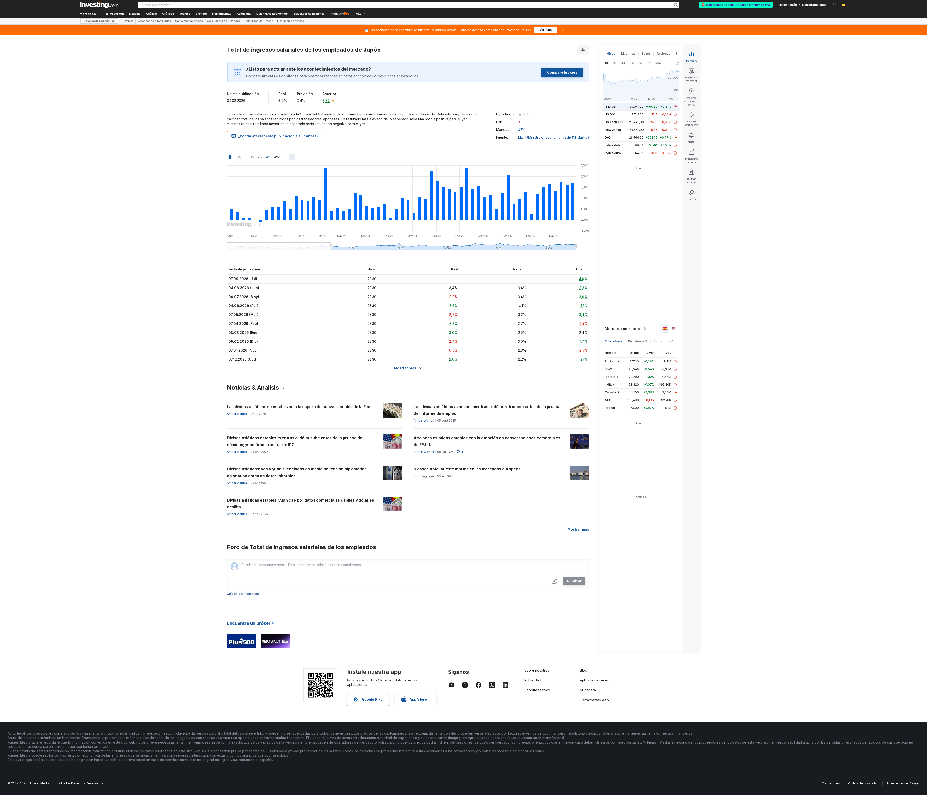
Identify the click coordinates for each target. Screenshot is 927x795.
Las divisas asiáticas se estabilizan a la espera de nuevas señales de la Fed (298, 406)
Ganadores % (637, 341)
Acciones (663, 53)
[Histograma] (230, 157)
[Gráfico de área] (239, 157)
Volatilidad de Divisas (259, 21)
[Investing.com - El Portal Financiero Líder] (99, 4)
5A (267, 156)
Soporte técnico (537, 690)
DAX (608, 137)
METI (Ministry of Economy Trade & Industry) (553, 137)
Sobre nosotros (536, 670)
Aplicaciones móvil (594, 680)
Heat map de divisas (290, 21)
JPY (521, 130)
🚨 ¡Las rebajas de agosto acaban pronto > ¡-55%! (736, 5)
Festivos (128, 21)
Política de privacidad (863, 783)
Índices (610, 53)
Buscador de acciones (309, 13)
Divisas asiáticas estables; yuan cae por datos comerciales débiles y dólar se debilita (300, 503)
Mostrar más (578, 529)
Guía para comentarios (243, 594)
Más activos (613, 341)
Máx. (277, 156)
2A (260, 156)
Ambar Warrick (237, 414)
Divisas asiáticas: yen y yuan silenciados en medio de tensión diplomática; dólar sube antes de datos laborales (297, 472)
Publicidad (532, 680)
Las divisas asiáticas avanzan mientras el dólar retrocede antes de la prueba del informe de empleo (487, 410)
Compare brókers (562, 72)
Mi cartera (588, 690)
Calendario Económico (272, 13)
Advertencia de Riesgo (902, 783)
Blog (583, 670)
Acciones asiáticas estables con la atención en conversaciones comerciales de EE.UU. (487, 441)
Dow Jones (613, 130)
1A (252, 156)
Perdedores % (664, 341)
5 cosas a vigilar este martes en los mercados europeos (467, 469)
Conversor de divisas (189, 21)
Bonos (646, 53)
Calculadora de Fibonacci (224, 21)
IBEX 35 (610, 106)
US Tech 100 (614, 122)
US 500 (610, 114)
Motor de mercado (622, 328)
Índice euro (613, 153)
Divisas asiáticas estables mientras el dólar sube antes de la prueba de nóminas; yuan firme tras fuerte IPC (294, 441)
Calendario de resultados (154, 21)
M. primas (628, 53)
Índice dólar (613, 145)
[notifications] (835, 4)
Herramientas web (594, 700)
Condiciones (831, 783)
